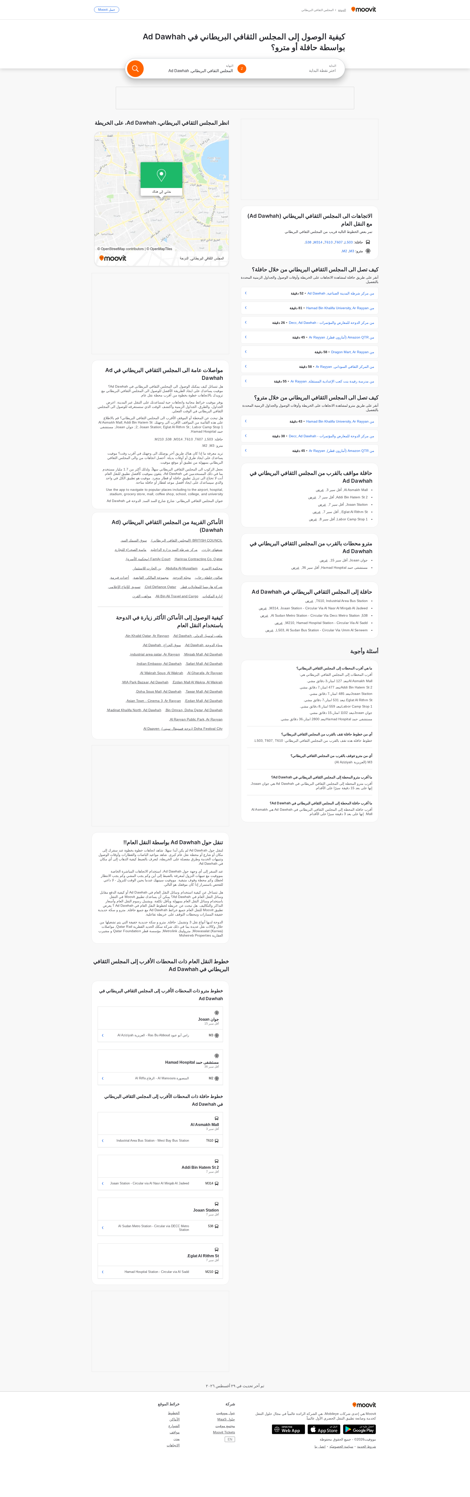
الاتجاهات (173, 1445)
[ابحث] (135, 68)
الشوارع (174, 1426)
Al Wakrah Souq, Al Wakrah (161, 673)
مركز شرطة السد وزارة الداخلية (174, 550)
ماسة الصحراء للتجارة (130, 550)
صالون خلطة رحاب (209, 577)
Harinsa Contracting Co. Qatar (199, 559)
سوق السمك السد (134, 540)
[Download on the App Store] (324, 1429)
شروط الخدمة (366, 1446)
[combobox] (293, 70)
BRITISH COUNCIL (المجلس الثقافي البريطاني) (187, 540)
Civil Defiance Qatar (160, 587)
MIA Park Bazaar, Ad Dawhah (145, 682)
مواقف (175, 1432)
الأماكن (174, 1419)
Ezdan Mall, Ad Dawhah (204, 701)
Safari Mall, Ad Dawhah (204, 664)
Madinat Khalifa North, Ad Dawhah (134, 710)
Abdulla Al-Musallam (182, 568)
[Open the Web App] (288, 1429)
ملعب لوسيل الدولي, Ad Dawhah (198, 636)
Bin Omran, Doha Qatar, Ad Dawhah (194, 710)
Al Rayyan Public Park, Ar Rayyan (196, 719)
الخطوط (174, 1413)
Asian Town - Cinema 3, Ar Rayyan (154, 701)
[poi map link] (161, 199)
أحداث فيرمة (119, 577)
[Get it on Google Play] (359, 1429)
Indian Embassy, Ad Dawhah (159, 664)
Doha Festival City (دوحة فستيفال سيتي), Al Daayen (183, 729)
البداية (332, 65)
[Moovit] (363, 10)
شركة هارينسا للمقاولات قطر (202, 587)
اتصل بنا (320, 1446)
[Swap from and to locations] (241, 68)
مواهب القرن (141, 596)
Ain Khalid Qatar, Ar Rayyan (147, 636)
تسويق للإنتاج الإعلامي (124, 587)
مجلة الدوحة (182, 577)
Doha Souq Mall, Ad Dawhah (158, 691)
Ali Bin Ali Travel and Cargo (177, 596)
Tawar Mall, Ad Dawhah (204, 691)
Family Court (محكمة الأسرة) (148, 559)
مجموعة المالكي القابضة (150, 577)
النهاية (229, 65)
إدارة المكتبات (213, 596)
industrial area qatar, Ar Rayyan (155, 654)
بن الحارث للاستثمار (147, 568)
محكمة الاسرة (212, 568)
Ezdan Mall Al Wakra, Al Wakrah (198, 682)
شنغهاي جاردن (212, 550)
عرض (320, 490)
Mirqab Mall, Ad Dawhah (203, 654)
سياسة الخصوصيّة (341, 1446)
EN (230, 1439)
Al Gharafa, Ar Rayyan (205, 673)
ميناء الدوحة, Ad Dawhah (204, 645)
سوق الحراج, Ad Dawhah (162, 645)
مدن (177, 1439)
